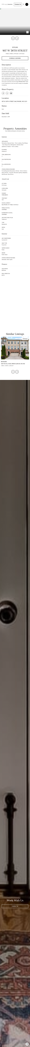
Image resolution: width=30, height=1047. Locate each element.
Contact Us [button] (18, 4)
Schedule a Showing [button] (15, 58)
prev (13, 38)
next (17, 38)
